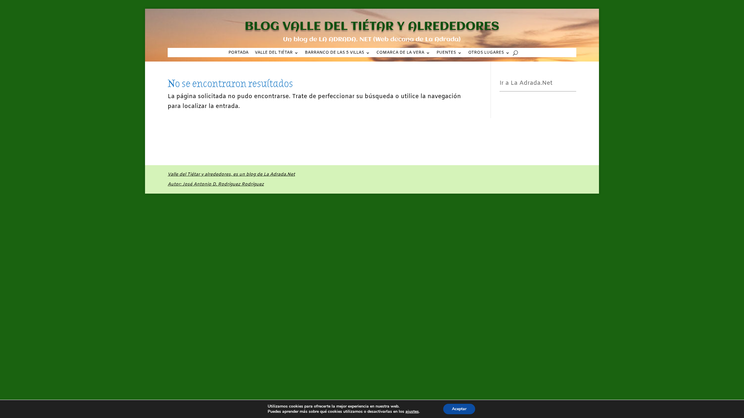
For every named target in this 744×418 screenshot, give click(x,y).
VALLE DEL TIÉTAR (274, 53)
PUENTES (446, 53)
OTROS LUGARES (486, 53)
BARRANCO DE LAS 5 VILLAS (334, 53)
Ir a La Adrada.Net (526, 83)
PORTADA (238, 53)
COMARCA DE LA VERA (400, 53)
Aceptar (459, 409)
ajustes (412, 411)
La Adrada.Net (231, 179)
